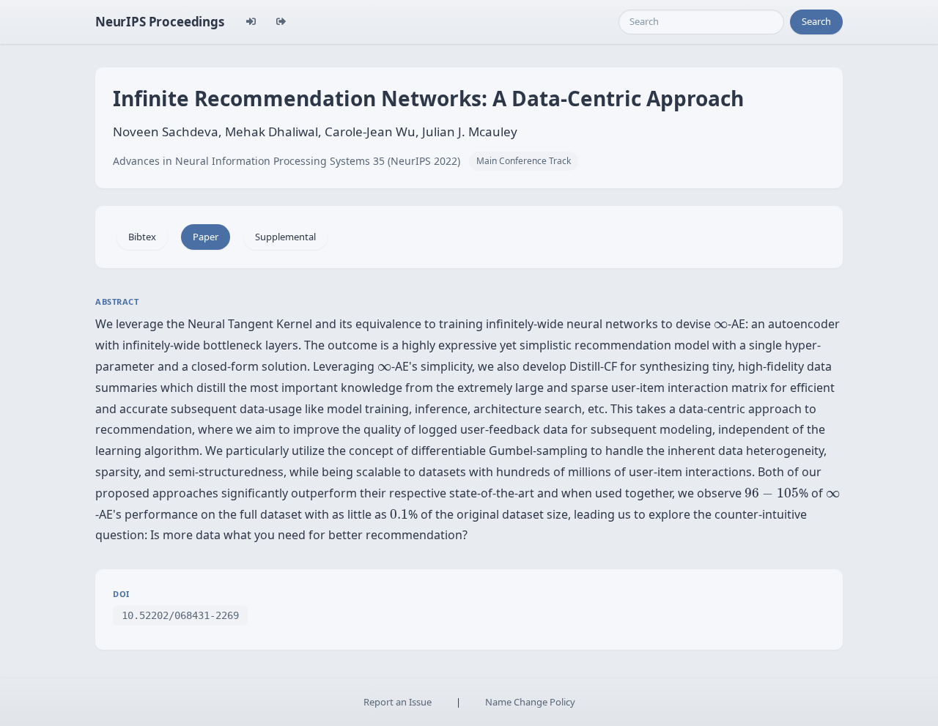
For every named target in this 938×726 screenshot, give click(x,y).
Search (816, 21)
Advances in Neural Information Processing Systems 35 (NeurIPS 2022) (286, 161)
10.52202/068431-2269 (180, 615)
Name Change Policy (530, 701)
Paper (205, 236)
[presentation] (721, 325)
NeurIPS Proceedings (159, 21)
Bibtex (142, 236)
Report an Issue (397, 701)
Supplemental (285, 236)
